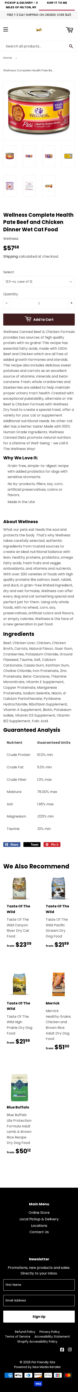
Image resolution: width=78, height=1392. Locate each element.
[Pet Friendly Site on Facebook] (62, 1350)
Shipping (10, 256)
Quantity (10, 294)
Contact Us (39, 1231)
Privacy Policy (49, 1332)
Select (8, 272)
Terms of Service (17, 1336)
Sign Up (39, 1316)
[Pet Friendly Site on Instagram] (70, 1350)
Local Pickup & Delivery (39, 1219)
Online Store (39, 1212)
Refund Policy (25, 1332)
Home (7, 58)
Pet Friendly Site (43, 1362)
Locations (39, 1225)
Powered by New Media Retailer (37, 1367)
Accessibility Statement (52, 1336)
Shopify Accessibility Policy (37, 1341)
